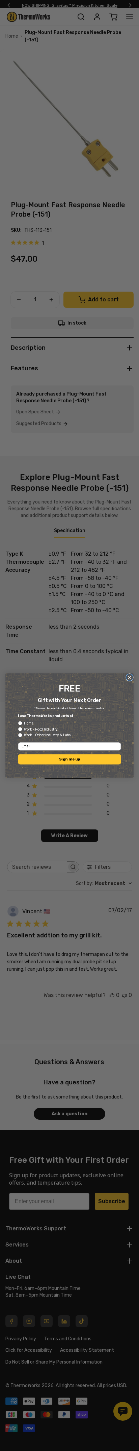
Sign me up (69, 759)
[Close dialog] (129, 677)
